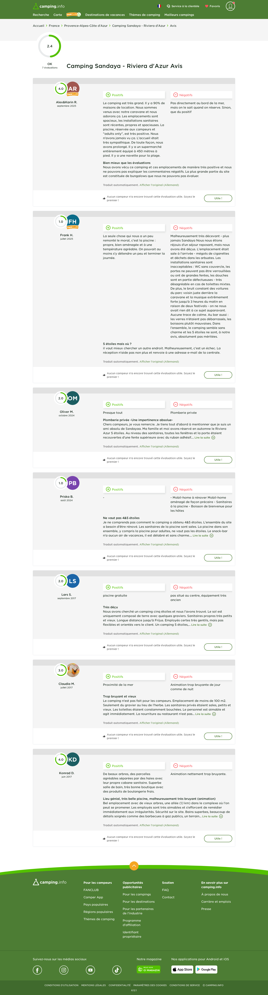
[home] (49, 881)
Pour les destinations (139, 901)
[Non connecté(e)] (230, 6)
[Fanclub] (73, 14)
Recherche (41, 14)
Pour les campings (137, 894)
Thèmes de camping (144, 14)
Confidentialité (120, 985)
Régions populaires (98, 911)
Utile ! (218, 198)
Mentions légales (93, 985)
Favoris (215, 6)
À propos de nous (214, 894)
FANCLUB (91, 890)
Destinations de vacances (105, 14)
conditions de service (185, 985)
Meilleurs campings (179, 14)
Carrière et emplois (216, 901)
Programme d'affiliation (132, 923)
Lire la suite (202, 437)
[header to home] (49, 6)
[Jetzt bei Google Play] (206, 969)
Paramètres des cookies (150, 985)
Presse (206, 909)
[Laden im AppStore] (182, 969)
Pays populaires (95, 904)
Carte (57, 14)
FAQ (165, 890)
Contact (168, 897)
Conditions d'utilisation (61, 985)
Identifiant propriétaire (132, 934)
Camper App (93, 897)
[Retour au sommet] (134, 865)
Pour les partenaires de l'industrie (138, 911)
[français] (159, 6)
